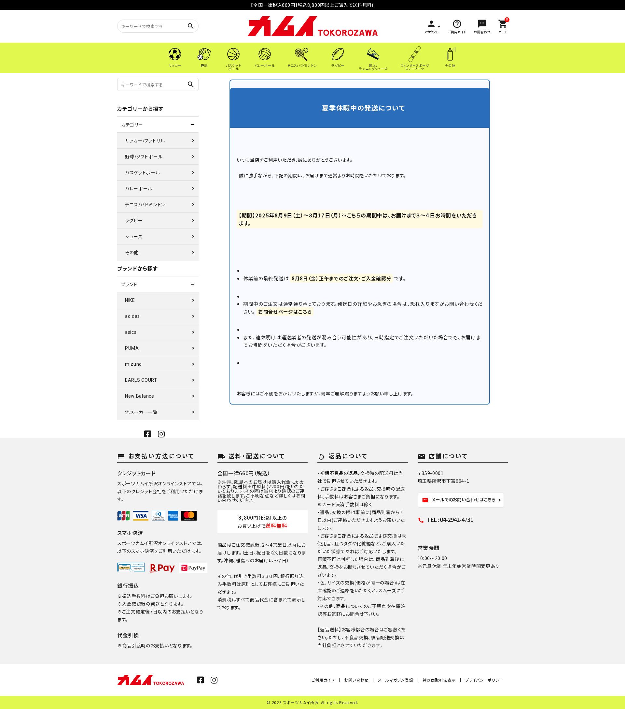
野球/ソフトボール (143, 156)
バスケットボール (142, 172)
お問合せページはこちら (285, 311)
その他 (132, 252)
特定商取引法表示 (439, 680)
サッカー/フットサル (145, 140)
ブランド (129, 284)
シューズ (134, 236)
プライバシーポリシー (484, 680)
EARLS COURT (141, 380)
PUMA (132, 348)
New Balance (139, 396)
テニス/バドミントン (145, 204)
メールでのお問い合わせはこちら (458, 499)
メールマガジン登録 (395, 680)
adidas (132, 316)
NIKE (130, 300)
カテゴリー (132, 124)
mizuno (133, 364)
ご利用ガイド (323, 680)
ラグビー (134, 220)
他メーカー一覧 (141, 412)
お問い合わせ (356, 680)
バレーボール (138, 188)
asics (131, 332)
